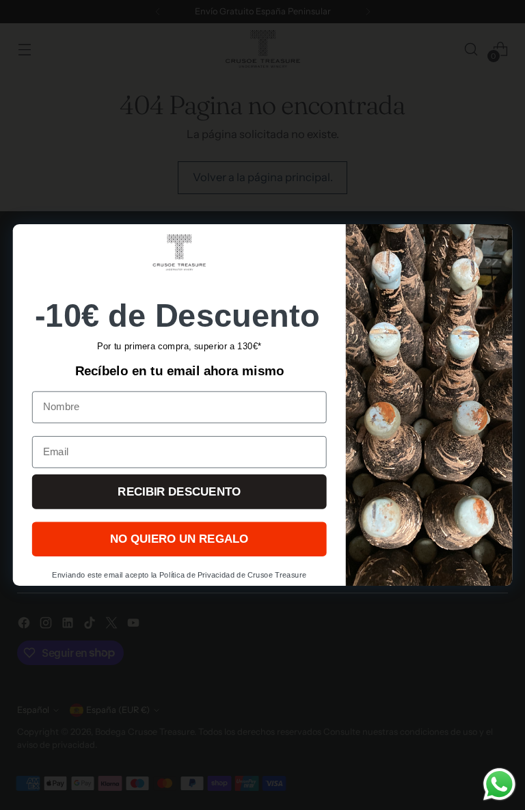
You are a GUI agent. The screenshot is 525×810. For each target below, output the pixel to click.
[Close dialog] (496, 240)
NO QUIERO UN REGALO (179, 538)
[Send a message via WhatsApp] (499, 784)
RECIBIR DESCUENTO (179, 491)
